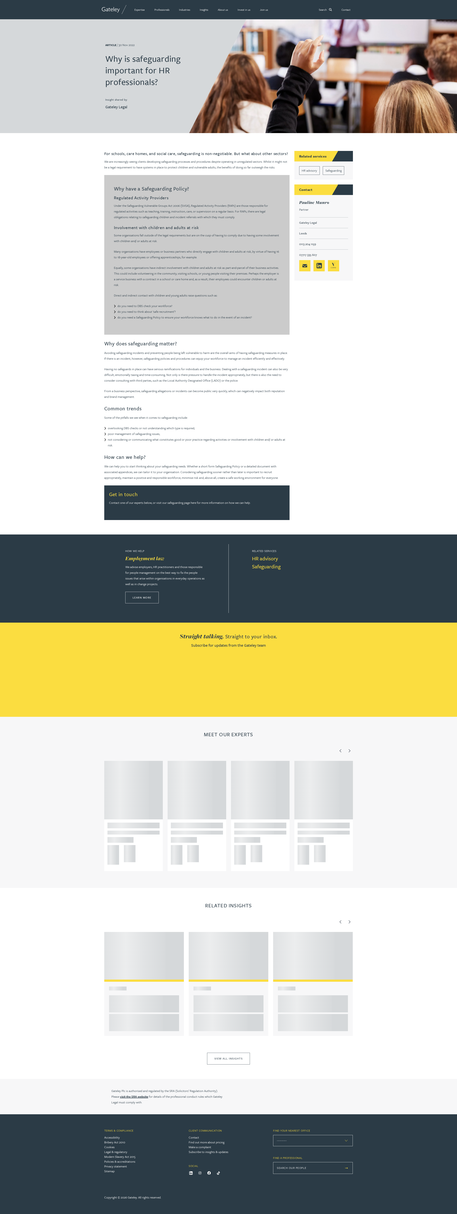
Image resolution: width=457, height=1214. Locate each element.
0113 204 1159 (307, 244)
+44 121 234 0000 (112, 849)
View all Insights (228, 1058)
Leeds (303, 233)
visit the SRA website (134, 1096)
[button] (140, 9)
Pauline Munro (314, 202)
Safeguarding (333, 170)
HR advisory (309, 170)
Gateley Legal (116, 107)
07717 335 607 (308, 254)
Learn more (146, 597)
